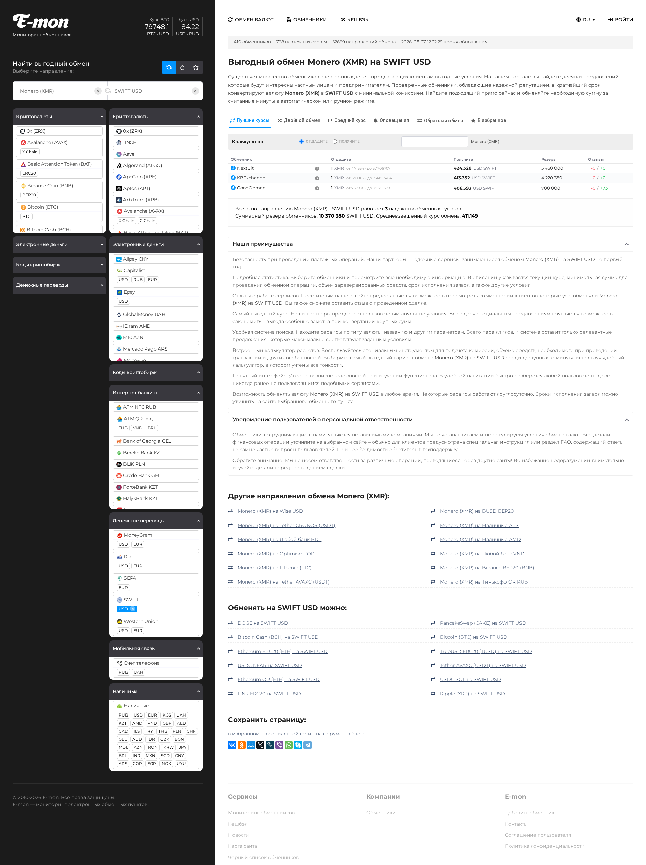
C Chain (147, 220)
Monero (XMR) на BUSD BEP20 (477, 511)
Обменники (310, 19)
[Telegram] (307, 745)
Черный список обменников (263, 857)
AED (181, 723)
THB (123, 427)
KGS (167, 715)
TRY (149, 731)
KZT (123, 723)
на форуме (329, 734)
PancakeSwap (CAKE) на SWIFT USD (483, 623)
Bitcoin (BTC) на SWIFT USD (473, 637)
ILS (137, 731)
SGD (165, 755)
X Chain (30, 151)
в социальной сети (287, 734)
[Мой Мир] (251, 745)
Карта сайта (242, 846)
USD (123, 279)
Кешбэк (358, 19)
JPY (183, 747)
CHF (191, 731)
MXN (150, 755)
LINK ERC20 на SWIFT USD (269, 694)
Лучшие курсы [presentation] (253, 120)
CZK (164, 739)
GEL (123, 739)
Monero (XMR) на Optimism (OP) (277, 554)
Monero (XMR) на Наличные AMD (480, 539)
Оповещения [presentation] (394, 120)
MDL (123, 747)
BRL (152, 427)
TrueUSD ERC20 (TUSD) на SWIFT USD (486, 651)
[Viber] (279, 745)
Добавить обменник (529, 812)
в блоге (356, 734)
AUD (137, 739)
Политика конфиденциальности (545, 846)
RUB (138, 279)
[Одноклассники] (242, 745)
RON (153, 747)
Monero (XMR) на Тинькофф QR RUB (484, 582)
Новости (238, 835)
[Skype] (298, 745)
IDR (151, 739)
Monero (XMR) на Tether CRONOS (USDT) (286, 525)
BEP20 (29, 194)
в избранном (244, 734)
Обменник (241, 159)
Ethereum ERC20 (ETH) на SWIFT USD (283, 651)
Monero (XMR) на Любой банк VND (482, 554)
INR (136, 755)
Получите (349, 141)
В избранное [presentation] (492, 120)
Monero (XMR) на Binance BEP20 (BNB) (487, 568)
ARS (123, 763)
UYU (181, 763)
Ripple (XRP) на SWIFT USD (472, 694)
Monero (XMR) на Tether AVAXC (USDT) (284, 582)
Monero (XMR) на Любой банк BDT (279, 539)
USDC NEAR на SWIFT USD (270, 665)
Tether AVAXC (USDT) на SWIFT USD (483, 665)
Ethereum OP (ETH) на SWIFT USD (279, 679)
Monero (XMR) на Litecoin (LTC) (275, 568)
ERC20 (29, 173)
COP (137, 763)
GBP (167, 723)
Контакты (516, 824)
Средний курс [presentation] (350, 120)
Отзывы (596, 159)
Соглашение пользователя (538, 835)
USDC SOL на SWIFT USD (470, 679)
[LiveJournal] (270, 745)
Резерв (548, 159)
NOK (166, 763)
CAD (123, 731)
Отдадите (316, 141)
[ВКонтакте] (232, 745)
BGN (179, 739)
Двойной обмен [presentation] (302, 120)
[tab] (250, 120)
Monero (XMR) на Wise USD (270, 511)
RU (586, 19)
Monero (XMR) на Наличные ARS (479, 525)
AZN (138, 747)
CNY (179, 755)
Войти (624, 19)
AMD (137, 723)
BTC (26, 216)
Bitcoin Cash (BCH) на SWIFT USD (278, 637)
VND (137, 427)
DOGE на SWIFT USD (263, 623)
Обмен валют (254, 19)
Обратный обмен (443, 120)
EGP (151, 763)
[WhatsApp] (289, 745)
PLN (177, 731)
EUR (152, 279)
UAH (138, 672)
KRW (168, 747)
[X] (260, 745)
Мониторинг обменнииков (261, 812)
